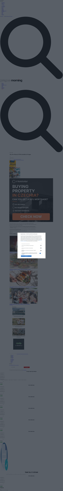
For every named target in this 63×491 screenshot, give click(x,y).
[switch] (40, 245)
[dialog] (31, 245)
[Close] (44, 234)
